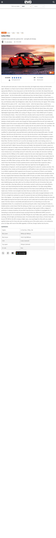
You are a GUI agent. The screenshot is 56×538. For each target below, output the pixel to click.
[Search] (54, 2)
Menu (2, 2)
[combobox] (21, 6)
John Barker (9, 41)
